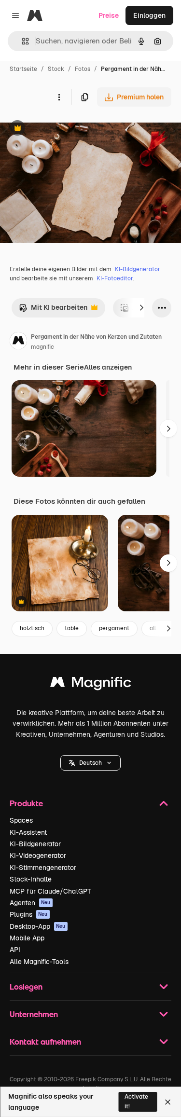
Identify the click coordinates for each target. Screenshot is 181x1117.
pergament (114, 628)
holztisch (32, 628)
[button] (90, 763)
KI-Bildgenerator (137, 269)
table (72, 628)
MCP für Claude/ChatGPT (50, 891)
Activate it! (136, 1101)
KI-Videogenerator (38, 855)
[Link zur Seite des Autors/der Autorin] (18, 342)
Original (61, 129)
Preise (108, 15)
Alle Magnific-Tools (39, 961)
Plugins (29, 914)
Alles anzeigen (108, 367)
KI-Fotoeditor (115, 278)
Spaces (21, 820)
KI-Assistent (28, 832)
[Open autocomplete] (21, 41)
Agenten (30, 902)
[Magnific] (90, 684)
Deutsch (90, 763)
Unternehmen (34, 1014)
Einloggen (149, 15)
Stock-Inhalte (31, 879)
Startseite (23, 69)
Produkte (26, 803)
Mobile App (27, 938)
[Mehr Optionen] (59, 97)
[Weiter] (141, 307)
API (15, 949)
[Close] (168, 1102)
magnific (42, 347)
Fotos (82, 69)
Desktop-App (38, 926)
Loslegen (26, 986)
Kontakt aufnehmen (45, 1041)
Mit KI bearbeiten (53, 310)
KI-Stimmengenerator (43, 867)
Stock (56, 69)
